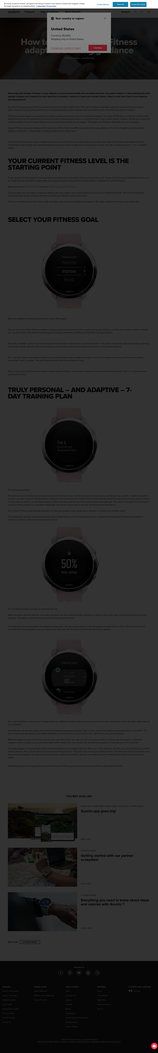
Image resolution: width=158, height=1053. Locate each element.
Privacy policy (51, 6)
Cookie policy (41, 6)
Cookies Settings (103, 4)
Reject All (120, 4)
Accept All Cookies (138, 4)
